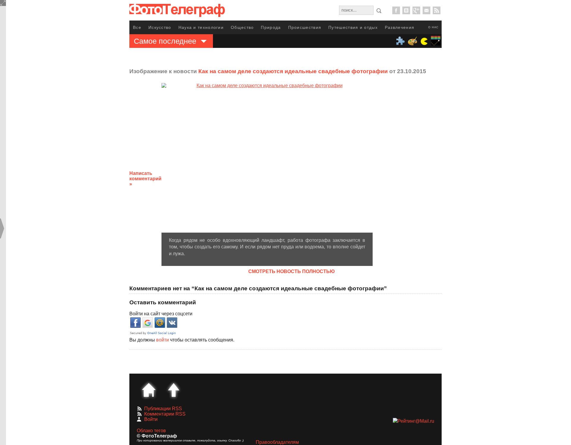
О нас (433, 27)
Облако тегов (151, 430)
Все (137, 27)
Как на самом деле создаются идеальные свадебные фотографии (293, 71)
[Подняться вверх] (174, 390)
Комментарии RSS (165, 413)
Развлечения (399, 27)
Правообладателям (277, 442)
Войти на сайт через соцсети (160, 313)
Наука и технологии (201, 27)
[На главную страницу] (149, 390)
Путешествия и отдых (353, 27)
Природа (271, 27)
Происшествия (304, 27)
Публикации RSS (163, 408)
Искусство (159, 27)
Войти (151, 419)
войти (162, 339)
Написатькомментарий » (145, 179)
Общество (242, 27)
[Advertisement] (420, 174)
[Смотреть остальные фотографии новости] (267, 157)
